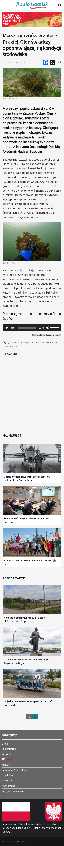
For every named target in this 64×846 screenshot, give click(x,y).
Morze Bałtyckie (24, 342)
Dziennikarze (9, 749)
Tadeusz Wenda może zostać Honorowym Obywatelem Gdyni (26, 661)
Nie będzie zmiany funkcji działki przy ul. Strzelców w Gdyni (24, 619)
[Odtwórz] (7, 327)
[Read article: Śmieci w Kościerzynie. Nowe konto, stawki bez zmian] (32, 502)
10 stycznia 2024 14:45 (14, 62)
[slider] (55, 327)
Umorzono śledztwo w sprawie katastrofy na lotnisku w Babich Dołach (27, 478)
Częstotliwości (9, 775)
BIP (4, 759)
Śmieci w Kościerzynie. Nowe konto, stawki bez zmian (27, 520)
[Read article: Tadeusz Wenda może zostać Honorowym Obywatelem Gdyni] (32, 643)
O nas (5, 743)
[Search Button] (59, 5)
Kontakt (6, 764)
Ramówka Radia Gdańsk (15, 770)
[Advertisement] (32, 394)
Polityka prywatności (13, 791)
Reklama (6, 754)
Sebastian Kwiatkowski (46, 342)
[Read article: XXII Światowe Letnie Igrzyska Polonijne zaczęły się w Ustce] (32, 544)
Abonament (8, 786)
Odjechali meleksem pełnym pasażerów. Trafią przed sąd (29, 703)
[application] (32, 327)
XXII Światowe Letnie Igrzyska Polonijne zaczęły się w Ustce (30, 562)
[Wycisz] (47, 327)
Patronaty (7, 780)
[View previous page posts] (29, 716)
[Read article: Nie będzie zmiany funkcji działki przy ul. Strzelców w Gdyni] (32, 601)
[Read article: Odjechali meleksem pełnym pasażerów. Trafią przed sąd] (32, 685)
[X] (52, 63)
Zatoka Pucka (10, 347)
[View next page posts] (35, 716)
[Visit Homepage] (32, 5)
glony (11, 342)
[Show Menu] (4, 5)
